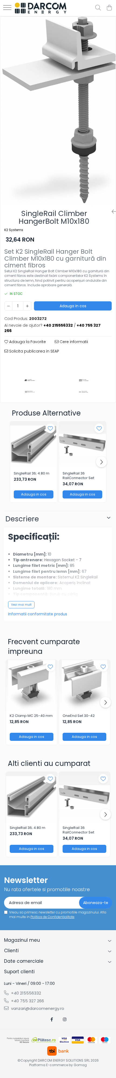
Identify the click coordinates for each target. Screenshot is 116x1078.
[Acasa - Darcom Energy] (40, 8)
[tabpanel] (58, 111)
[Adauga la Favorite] (50, 428)
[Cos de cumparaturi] (109, 8)
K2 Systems (13, 230)
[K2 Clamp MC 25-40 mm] (31, 685)
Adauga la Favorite (27, 341)
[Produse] (7, 8)
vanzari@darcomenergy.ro (37, 1008)
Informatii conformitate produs (37, 614)
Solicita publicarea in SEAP (33, 351)
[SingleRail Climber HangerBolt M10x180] (58, 111)
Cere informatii (73, 341)
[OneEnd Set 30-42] (84, 685)
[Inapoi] (112, 211)
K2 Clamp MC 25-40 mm (31, 716)
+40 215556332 (25, 993)
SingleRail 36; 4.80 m (31, 473)
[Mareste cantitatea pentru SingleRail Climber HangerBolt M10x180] (27, 306)
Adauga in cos (73, 306)
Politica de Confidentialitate (52, 917)
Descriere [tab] (22, 519)
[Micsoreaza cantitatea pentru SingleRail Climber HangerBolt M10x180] (8, 306)
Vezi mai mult (21, 604)
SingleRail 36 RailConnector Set (78, 475)
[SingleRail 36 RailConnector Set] (82, 445)
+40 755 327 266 (27, 1001)
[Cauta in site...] (98, 8)
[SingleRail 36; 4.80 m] (33, 445)
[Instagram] (64, 1019)
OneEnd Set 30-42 (79, 716)
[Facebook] (51, 1019)
